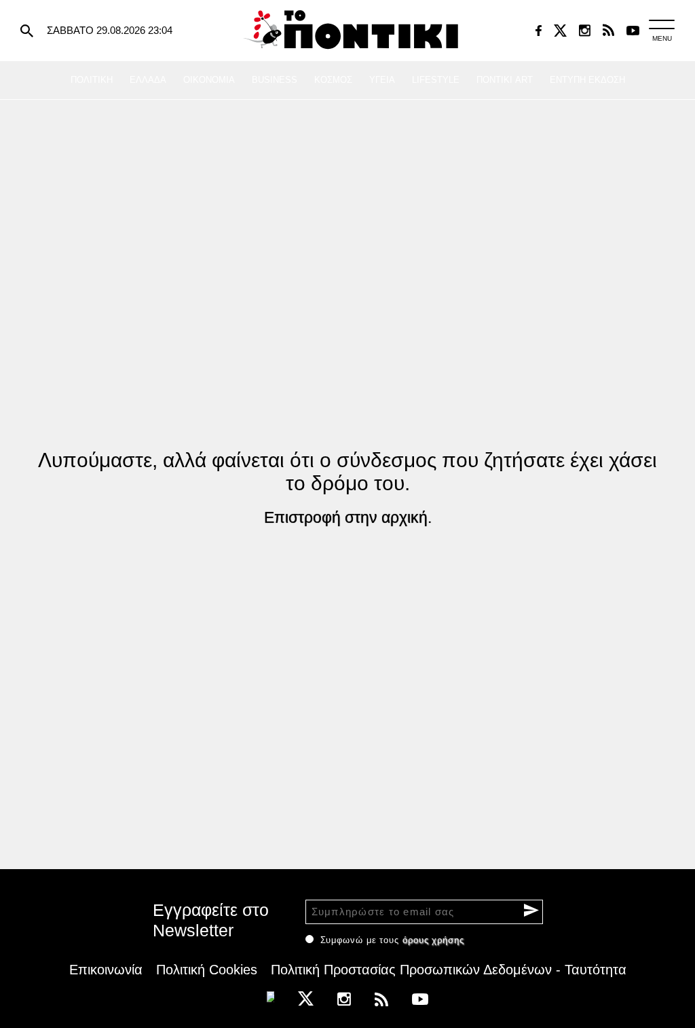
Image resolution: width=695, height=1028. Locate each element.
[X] (560, 30)
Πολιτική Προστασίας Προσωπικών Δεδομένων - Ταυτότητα (448, 969)
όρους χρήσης (433, 940)
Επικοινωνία (106, 969)
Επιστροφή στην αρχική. (348, 517)
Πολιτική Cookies (206, 969)
